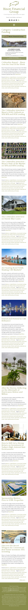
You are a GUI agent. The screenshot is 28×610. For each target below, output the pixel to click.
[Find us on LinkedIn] (16, 20)
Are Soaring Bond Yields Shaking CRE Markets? (12, 269)
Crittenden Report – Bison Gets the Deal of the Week (13, 63)
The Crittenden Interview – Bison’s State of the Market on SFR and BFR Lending (14, 164)
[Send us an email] (9, 20)
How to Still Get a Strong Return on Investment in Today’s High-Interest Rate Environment (13, 446)
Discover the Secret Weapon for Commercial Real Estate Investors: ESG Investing (13, 549)
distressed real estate (6, 86)
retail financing (10, 87)
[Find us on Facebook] (11, 20)
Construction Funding (21, 77)
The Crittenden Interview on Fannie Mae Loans (13, 218)
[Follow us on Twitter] (14, 20)
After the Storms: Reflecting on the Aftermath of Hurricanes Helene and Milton (14, 391)
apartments (21, 80)
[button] (14, 25)
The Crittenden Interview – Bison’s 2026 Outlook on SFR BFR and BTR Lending (14, 112)
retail (6, 87)
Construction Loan (5, 78)
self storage (12, 80)
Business (7, 77)
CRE (22, 84)
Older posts (23, 580)
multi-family (16, 86)
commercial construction (16, 81)
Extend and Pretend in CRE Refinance (14, 320)
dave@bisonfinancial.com (13, 588)
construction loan (17, 84)
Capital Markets (13, 77)
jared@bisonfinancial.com (13, 590)
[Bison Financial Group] (14, 4)
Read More (18, 74)
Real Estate (22, 78)
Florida (11, 78)
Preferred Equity (16, 78)
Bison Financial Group (14, 10)
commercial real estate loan (7, 84)
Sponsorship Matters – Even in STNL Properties (12, 499)
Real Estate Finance (6, 80)
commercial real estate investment (17, 83)
